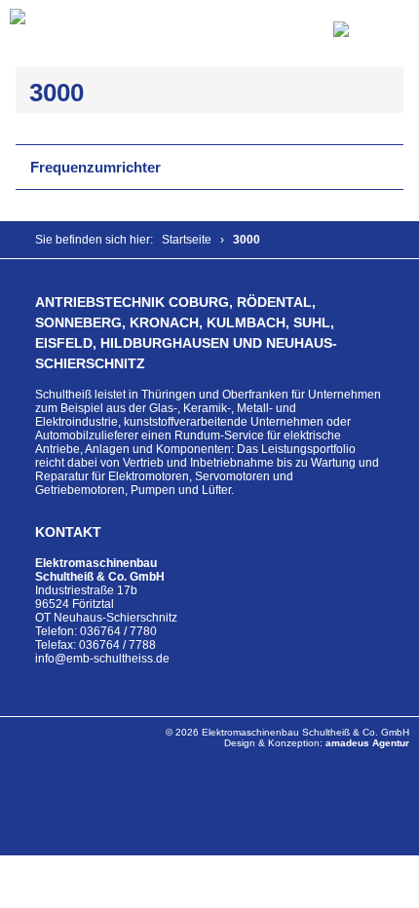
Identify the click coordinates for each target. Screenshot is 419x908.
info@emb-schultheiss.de (102, 658)
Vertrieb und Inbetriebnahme (198, 463)
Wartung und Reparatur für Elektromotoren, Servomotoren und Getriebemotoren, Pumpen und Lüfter (207, 476)
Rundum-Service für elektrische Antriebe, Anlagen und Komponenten (188, 442)
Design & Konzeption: (316, 743)
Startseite (186, 239)
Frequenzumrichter (95, 167)
